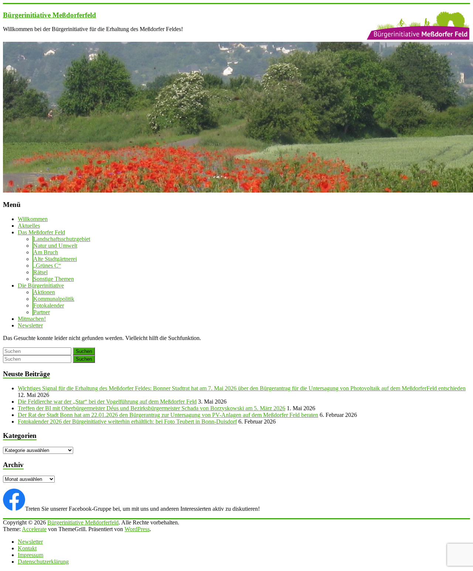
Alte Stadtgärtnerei (55, 259)
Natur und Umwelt (55, 245)
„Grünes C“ (47, 265)
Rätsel (40, 272)
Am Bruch (45, 252)
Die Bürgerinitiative (41, 285)
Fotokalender (48, 305)
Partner (41, 312)
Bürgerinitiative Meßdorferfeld (49, 15)
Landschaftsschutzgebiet (61, 239)
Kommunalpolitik (53, 299)
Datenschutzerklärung (43, 561)
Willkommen (33, 219)
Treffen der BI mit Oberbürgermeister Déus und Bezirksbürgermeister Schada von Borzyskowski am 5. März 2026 (151, 408)
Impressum (30, 555)
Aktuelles (29, 225)
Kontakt (27, 548)
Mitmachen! (32, 319)
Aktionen (44, 292)
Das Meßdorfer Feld (41, 232)
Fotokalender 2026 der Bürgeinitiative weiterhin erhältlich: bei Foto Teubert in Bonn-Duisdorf (127, 421)
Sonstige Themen (53, 279)
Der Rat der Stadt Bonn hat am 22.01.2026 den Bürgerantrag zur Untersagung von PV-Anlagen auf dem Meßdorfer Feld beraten (168, 415)
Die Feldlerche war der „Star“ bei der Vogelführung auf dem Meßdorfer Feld (107, 401)
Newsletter (30, 325)
